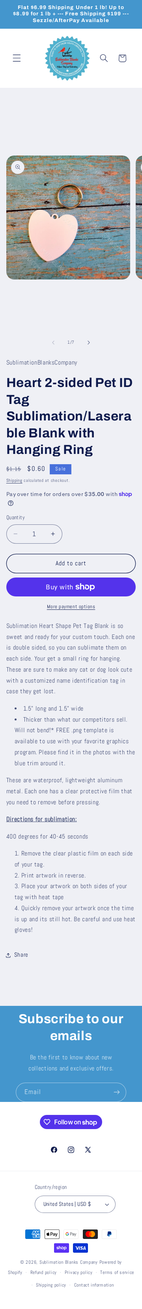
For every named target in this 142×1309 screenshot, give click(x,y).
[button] (16, 58)
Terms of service (117, 1272)
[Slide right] (88, 342)
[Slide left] (53, 342)
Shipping (14, 480)
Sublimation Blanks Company (68, 1262)
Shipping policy (51, 1285)
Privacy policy (79, 1272)
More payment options (71, 607)
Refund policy (43, 1272)
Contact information (94, 1285)
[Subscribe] (117, 1092)
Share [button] (21, 954)
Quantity (15, 517)
